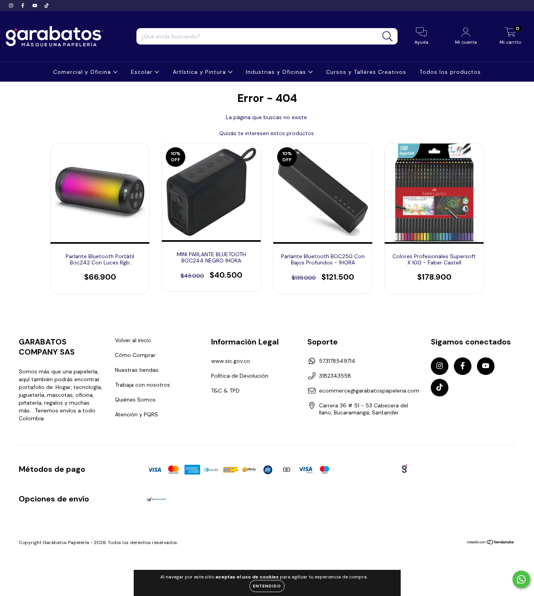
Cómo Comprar (135, 355)
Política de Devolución (239, 375)
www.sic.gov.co (230, 360)
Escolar (142, 71)
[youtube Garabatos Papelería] (35, 5)
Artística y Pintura (200, 71)
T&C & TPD (225, 390)
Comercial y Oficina (83, 71)
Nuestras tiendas (136, 369)
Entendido (267, 586)
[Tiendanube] (490, 543)
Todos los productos (450, 71)
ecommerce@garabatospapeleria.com (369, 390)
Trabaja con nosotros (142, 384)
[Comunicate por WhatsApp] (521, 579)
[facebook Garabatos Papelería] (23, 5)
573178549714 (337, 360)
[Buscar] (387, 36)
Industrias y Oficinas (277, 71)
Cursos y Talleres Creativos (366, 71)
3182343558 (335, 375)
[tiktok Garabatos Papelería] (46, 5)
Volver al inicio (133, 340)
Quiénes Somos (135, 399)
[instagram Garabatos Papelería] (12, 5)
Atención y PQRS (136, 414)
